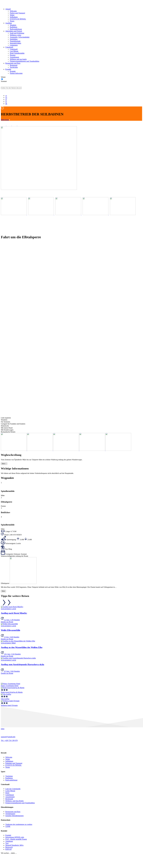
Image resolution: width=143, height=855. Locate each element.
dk (6, 104)
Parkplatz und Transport (13, 763)
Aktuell (8, 9)
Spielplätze (14, 39)
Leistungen (14, 45)
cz (6, 96)
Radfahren (13, 27)
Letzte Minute (10, 791)
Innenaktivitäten (15, 43)
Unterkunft (9, 47)
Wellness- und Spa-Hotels (14, 801)
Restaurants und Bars (12, 63)
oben (2, 729)
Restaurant (13, 65)
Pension (12, 55)
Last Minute (14, 51)
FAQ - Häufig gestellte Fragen (16, 839)
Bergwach (9, 847)
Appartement (14, 57)
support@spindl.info (8, 737)
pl (6, 100)
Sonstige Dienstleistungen (14, 816)
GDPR (7, 826)
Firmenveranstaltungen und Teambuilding (24, 61)
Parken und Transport (17, 13)
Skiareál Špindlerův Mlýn (14, 845)
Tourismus (9, 776)
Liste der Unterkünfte (12, 789)
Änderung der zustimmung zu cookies (18, 824)
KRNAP (8, 849)
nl (6, 102)
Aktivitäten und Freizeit (13, 31)
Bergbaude (9, 799)
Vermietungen (10, 814)
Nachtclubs (14, 67)
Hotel (7, 793)
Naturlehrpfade (15, 41)
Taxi (6, 843)
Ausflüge (8, 23)
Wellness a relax (15, 35)
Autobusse (9, 841)
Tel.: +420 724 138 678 (9, 740)
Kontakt (8, 69)
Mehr (3, 591)
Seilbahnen (14, 17)
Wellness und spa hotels (18, 59)
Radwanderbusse (16, 29)
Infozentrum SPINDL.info (14, 837)
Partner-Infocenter (16, 73)
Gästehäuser (9, 795)
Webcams (13, 11)
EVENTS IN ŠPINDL (18, 19)
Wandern (13, 25)
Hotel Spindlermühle (17, 53)
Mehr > (4, 463)
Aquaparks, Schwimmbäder (19, 37)
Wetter (12, 15)
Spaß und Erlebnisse (17, 33)
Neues (12, 21)
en (6, 98)
